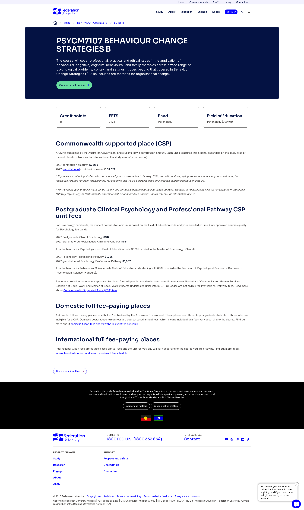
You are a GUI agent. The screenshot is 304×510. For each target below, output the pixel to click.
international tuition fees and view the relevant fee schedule (91, 353)
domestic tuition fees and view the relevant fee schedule (104, 324)
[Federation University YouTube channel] (226, 439)
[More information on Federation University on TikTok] (248, 439)
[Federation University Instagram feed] (237, 439)
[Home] (66, 12)
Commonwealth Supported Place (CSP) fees (90, 290)
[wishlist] (242, 12)
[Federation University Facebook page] (232, 439)
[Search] (249, 12)
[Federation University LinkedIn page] (242, 439)
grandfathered (71, 169)
